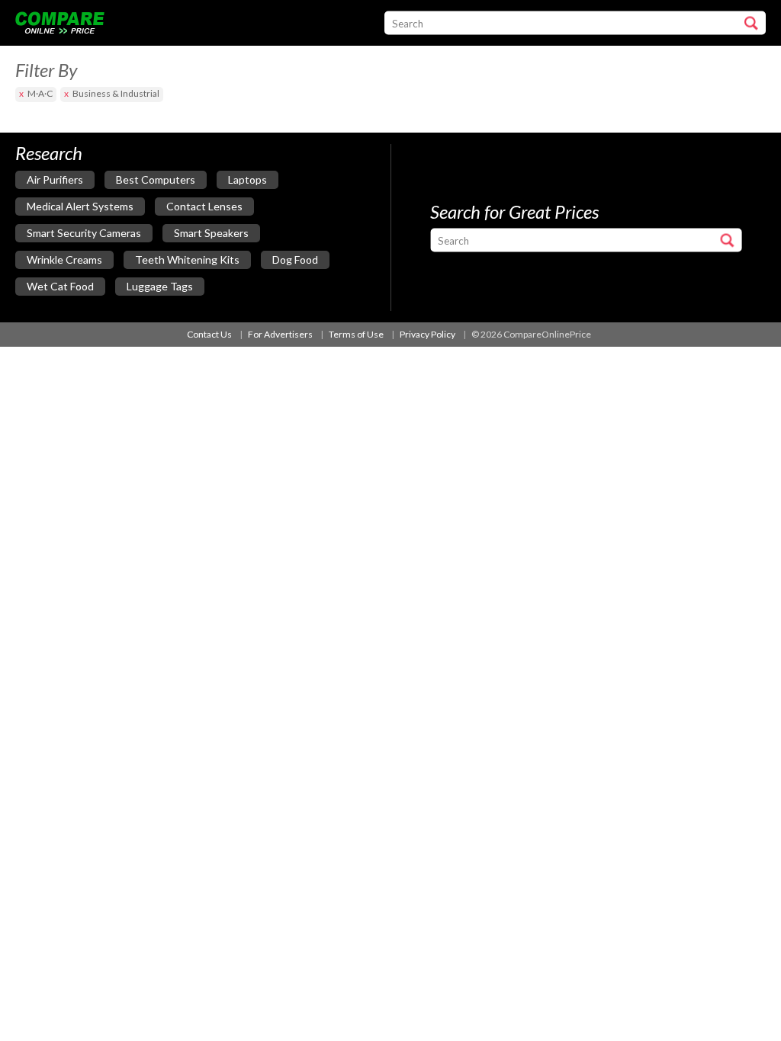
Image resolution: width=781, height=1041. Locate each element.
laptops (247, 179)
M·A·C (40, 93)
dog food (295, 259)
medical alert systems (80, 206)
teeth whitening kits (187, 259)
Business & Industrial (115, 93)
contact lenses (204, 206)
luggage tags (160, 286)
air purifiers (55, 179)
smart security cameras (84, 232)
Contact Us (209, 334)
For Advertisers (280, 334)
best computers (155, 179)
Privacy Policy (427, 334)
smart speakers (211, 232)
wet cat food (60, 286)
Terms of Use (356, 334)
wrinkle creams (64, 259)
